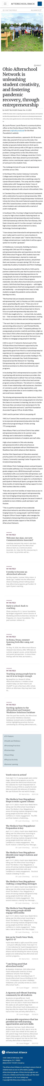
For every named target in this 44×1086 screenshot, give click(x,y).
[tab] (22, 736)
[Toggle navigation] (5, 4)
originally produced (17, 130)
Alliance (35, 10)
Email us (21, 1063)
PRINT (38, 65)
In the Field (11, 10)
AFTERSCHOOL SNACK (23, 3)
